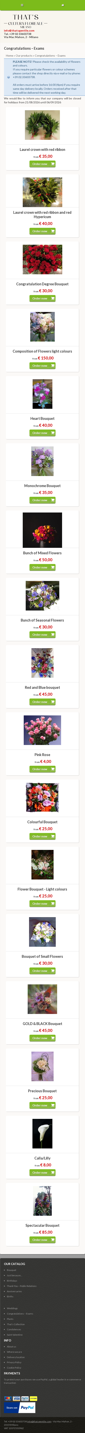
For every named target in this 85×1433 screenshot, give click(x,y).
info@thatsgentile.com (19, 30)
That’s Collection (16, 1324)
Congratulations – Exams (20, 1313)
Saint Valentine (15, 1334)
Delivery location (16, 1357)
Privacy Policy (14, 1362)
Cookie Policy (14, 1367)
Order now (39, 164)
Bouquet (11, 1270)
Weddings (12, 1308)
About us (11, 1346)
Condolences (14, 1329)
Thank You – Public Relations (22, 1286)
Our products (24, 55)
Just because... (14, 1275)
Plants (10, 1318)
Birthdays (12, 1280)
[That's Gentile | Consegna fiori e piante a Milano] (25, 27)
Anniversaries (14, 1291)
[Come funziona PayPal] (19, 1403)
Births (10, 1296)
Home (9, 55)
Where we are (14, 1351)
